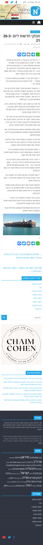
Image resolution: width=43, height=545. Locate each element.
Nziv (25, 44)
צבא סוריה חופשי (21, 482)
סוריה (6, 44)
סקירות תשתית (37, 305)
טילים (10, 469)
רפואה (23, 486)
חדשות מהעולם (37, 284)
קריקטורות (38, 309)
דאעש (19, 462)
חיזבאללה (30, 469)
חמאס (22, 468)
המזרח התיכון (36, 465)
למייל (40, 443)
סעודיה (38, 481)
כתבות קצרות (35, 32)
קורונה (39, 485)
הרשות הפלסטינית (13, 465)
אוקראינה (33, 457)
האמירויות (13, 462)
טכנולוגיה (37, 473)
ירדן (31, 473)
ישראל (10, 44)
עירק (38, 47)
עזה (33, 481)
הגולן (8, 462)
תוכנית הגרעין (12, 486)
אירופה (18, 457)
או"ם (18, 44)
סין (11, 477)
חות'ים (39, 469)
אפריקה (11, 458)
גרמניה (24, 462)
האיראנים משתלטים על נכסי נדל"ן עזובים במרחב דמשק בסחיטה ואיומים (23, 256)
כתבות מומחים (37, 295)
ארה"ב (37, 461)
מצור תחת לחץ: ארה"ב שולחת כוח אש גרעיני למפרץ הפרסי (23, 378)
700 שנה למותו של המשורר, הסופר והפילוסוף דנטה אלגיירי (22, 270)
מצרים (32, 477)
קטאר (34, 486)
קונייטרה (9, 482)
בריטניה (30, 462)
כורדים (18, 474)
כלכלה (8, 473)
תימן (6, 485)
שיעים (34, 47)
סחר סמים (19, 478)
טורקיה (15, 468)
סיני (9, 478)
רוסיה (29, 485)
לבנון (39, 477)
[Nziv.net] (39, 22)
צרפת (14, 482)
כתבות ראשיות (37, 302)
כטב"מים (13, 474)
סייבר (14, 478)
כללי (40, 287)
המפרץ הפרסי (26, 465)
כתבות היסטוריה (37, 291)
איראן (14, 44)
